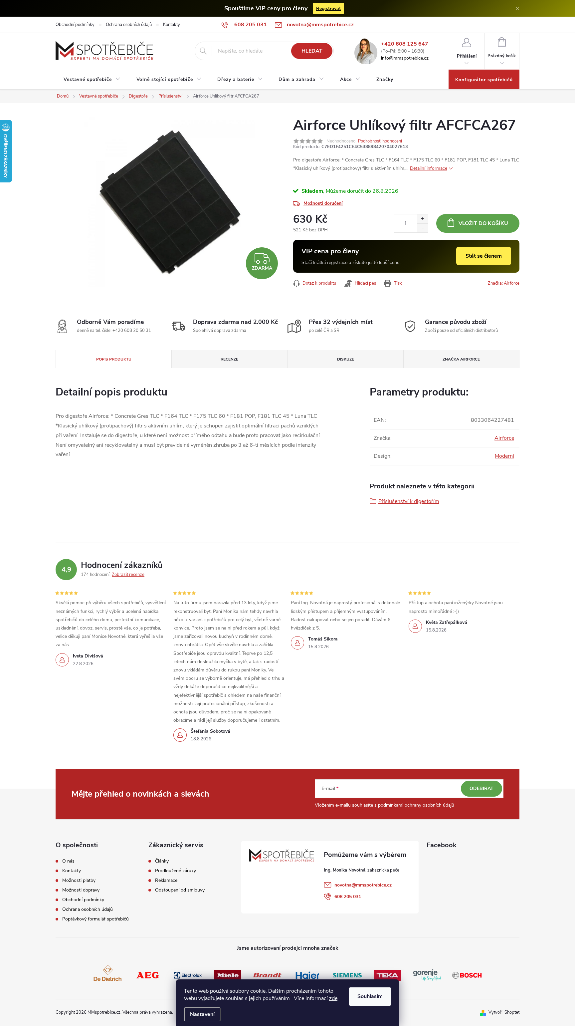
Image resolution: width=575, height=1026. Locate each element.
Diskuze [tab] (345, 359)
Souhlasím (370, 996)
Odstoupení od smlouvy (180, 890)
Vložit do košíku (483, 223)
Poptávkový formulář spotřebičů (95, 919)
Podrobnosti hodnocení (380, 141)
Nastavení (202, 1014)
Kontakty (171, 25)
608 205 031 (347, 897)
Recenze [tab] (229, 359)
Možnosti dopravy (80, 890)
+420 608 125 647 (404, 44)
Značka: (503, 283)
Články (162, 861)
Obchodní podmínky (75, 25)
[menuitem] (92, 79)
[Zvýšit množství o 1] (422, 218)
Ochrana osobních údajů (129, 25)
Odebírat (481, 788)
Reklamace (166, 880)
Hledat (311, 51)
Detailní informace (428, 168)
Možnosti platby (79, 880)
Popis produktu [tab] (113, 359)
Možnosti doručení (323, 203)
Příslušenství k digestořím (408, 501)
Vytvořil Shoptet (503, 1012)
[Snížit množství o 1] (422, 227)
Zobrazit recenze (128, 575)
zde (333, 998)
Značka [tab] (461, 359)
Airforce (504, 438)
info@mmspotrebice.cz (405, 58)
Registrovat (328, 8)
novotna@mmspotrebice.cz (363, 885)
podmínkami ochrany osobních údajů (416, 805)
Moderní (504, 456)
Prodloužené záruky (175, 871)
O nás (68, 861)
